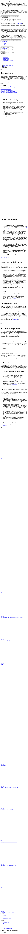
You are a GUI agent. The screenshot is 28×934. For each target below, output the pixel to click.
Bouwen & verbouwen (8, 60)
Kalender (5, 44)
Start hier (5, 425)
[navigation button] (3, 51)
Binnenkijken (6, 58)
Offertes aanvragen (7, 915)
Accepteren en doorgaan (16, 40)
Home (4, 55)
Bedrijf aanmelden (7, 918)
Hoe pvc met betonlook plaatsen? (7, 90)
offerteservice (15, 319)
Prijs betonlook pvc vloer (6, 89)
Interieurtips (5, 57)
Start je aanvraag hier (5, 257)
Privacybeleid (6, 922)
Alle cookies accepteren (5, 16)
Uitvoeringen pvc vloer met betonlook (8, 87)
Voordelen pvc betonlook (6, 86)
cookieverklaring (12, 13)
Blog (4, 61)
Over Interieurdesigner (7, 928)
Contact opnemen (6, 917)
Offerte (4, 43)
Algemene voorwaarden (8, 923)
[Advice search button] (13, 47)
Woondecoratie (6, 59)
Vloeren (4, 66)
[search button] (1, 51)
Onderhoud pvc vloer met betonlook (8, 91)
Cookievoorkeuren (14, 16)
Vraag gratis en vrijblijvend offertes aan (9, 92)
